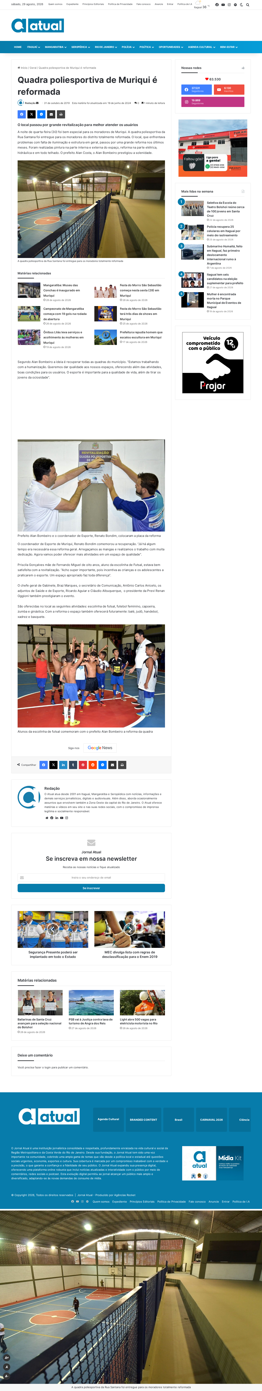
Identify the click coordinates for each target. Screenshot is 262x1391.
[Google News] (100, 747)
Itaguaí (32, 46)
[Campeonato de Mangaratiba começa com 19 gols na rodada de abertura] (29, 313)
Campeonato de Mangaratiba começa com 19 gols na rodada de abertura (65, 314)
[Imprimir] (61, 114)
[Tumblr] (73, 765)
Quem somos (55, 4)
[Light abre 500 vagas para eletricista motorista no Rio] (142, 1002)
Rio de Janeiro (104, 46)
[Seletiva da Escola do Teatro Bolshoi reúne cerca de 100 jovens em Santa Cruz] (192, 208)
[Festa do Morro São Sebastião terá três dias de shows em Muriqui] (105, 313)
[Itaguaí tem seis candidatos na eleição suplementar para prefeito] (192, 280)
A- (6, 1376)
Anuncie (159, 4)
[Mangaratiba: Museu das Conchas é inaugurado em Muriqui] (29, 290)
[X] (31, 114)
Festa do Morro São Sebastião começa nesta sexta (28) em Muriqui (140, 290)
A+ (7, 1358)
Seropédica (79, 46)
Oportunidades (169, 46)
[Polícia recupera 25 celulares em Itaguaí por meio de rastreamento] (192, 232)
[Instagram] (66, 817)
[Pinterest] (83, 765)
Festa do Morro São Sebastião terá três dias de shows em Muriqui (140, 314)
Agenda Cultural (200, 46)
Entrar (170, 4)
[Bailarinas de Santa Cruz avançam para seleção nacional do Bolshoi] (40, 1002)
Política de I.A (184, 4)
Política (145, 46)
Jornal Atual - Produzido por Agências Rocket (106, 1195)
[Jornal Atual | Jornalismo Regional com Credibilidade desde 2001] (37, 25)
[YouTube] (61, 817)
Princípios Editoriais (93, 4)
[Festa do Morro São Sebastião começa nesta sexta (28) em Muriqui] (105, 290)
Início (23, 67)
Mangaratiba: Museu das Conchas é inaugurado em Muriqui (61, 290)
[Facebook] (22, 114)
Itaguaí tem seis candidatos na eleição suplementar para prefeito (225, 279)
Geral (33, 67)
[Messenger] (41, 114)
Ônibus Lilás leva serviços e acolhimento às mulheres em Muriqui (63, 337)
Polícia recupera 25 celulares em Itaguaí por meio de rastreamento (224, 231)
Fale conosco (144, 4)
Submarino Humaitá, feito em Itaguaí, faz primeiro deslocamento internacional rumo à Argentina (225, 254)
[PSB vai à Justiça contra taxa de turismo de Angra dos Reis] (91, 1002)
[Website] (46, 817)
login (48, 1067)
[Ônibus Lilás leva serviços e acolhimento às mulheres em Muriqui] (29, 337)
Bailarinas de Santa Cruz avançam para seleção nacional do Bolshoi (39, 1023)
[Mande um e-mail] (37, 103)
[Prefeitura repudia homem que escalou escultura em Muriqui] (105, 337)
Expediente (72, 4)
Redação (30, 103)
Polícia (126, 46)
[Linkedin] (63, 765)
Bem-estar (227, 46)
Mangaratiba (54, 46)
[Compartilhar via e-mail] (51, 114)
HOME (17, 46)
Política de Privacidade (120, 4)
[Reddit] (93, 765)
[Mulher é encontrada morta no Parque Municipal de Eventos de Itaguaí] (192, 299)
